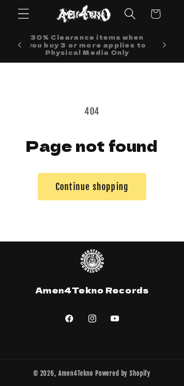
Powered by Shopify (123, 373)
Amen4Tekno (75, 373)
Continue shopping (92, 186)
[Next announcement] (164, 45)
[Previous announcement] (19, 45)
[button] (24, 14)
